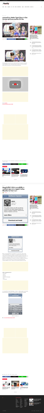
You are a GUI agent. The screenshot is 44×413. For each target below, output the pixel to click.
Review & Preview (26, 400)
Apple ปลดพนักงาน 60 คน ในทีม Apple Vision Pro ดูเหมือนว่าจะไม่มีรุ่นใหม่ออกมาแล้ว (6, 388)
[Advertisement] (29, 3)
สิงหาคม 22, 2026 (4, 389)
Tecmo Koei (25, 160)
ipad (8, 374)
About (32, 410)
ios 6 (6, 374)
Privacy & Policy (37, 410)
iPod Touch (13, 374)
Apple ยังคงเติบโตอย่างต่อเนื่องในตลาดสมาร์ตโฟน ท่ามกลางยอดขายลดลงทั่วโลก (15, 388)
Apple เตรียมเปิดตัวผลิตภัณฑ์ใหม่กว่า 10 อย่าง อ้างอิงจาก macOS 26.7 (24, 388)
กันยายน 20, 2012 (10, 192)
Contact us (41, 0)
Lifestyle (13, 173)
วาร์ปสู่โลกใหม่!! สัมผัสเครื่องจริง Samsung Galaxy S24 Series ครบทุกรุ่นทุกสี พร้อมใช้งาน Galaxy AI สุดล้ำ (36, 43)
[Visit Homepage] (5, 3)
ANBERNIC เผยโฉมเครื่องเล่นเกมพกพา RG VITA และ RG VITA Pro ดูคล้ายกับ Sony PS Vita (15, 175)
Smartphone (26, 402)
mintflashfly (6, 192)
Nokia (21, 404)
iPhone (4, 185)
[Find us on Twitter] (39, 0)
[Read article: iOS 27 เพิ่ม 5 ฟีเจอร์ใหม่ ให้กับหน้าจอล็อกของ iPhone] (31, 404)
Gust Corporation (12, 160)
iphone (10, 374)
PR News (21, 407)
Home (3, 15)
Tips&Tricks (26, 403)
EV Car (16, 404)
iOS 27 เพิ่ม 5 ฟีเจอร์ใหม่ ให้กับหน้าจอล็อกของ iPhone (37, 403)
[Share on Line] (26, 39)
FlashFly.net (5, 410)
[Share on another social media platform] (27, 39)
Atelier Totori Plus (6, 160)
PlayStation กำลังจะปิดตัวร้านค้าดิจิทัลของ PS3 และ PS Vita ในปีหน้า (6, 175)
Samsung (26, 401)
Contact (41, 410)
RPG (22, 160)
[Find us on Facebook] (38, 0)
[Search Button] (41, 7)
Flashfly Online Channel (17, 406)
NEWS (3, 173)
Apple (4, 374)
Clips (9, 160)
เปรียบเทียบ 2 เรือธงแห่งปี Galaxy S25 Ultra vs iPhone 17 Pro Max (36, 53)
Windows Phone (26, 406)
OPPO (21, 405)
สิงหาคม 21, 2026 (22, 389)
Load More (15, 179)
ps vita (20, 160)
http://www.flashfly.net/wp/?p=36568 (7, 104)
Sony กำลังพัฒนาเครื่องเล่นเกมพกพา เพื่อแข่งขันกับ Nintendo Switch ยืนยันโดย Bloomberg (24, 175)
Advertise (34, 410)
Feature (17, 405)
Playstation (5, 15)
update (16, 374)
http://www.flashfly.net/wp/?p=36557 (9, 317)
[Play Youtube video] (15, 84)
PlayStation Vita (17, 160)
